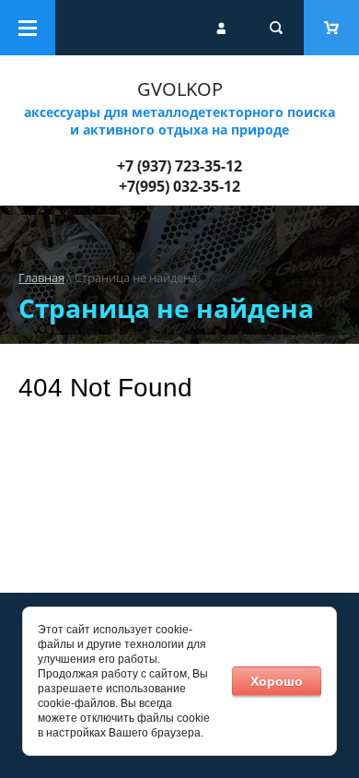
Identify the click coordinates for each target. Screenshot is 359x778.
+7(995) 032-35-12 (179, 186)
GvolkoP (180, 89)
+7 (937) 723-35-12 (179, 166)
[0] (331, 27)
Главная (41, 277)
